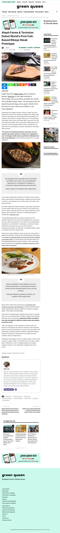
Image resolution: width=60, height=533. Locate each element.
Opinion (19, 12)
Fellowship (31, 2)
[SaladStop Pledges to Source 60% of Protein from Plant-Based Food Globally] (21, 428)
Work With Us (6, 506)
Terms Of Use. (47, 529)
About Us (5, 514)
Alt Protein (30, 47)
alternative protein (27, 396)
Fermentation (39, 12)
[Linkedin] (4, 84)
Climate (4, 12)
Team (3, 516)
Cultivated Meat (28, 12)
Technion (11, 96)
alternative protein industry (7, 398)
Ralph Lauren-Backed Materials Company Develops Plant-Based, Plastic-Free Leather (31, 410)
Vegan (17, 425)
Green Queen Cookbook (9, 503)
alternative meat (8, 396)
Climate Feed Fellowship (9, 501)
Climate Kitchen (6, 520)
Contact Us (5, 518)
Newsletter (38, 2)
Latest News (5, 489)
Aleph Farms (18, 94)
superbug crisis (14, 214)
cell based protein (27, 398)
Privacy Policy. (40, 529)
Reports (19, 2)
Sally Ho (6, 369)
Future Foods (37, 47)
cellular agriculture (5, 400)
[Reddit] (22, 84)
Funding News (31, 425)
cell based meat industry (18, 398)
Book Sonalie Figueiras (8, 512)
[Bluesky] (4, 87)
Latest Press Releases (8, 510)
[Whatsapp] (10, 84)
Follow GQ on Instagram (9, 495)
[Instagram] (27, 84)
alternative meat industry (17, 396)
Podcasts (24, 2)
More (43, 2)
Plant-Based (12, 12)
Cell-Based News (22, 47)
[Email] (16, 84)
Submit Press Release (8, 508)
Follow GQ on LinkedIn (8, 493)
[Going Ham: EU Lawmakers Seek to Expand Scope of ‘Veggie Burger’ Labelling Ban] (47, 112)
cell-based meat (35, 398)
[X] (33, 84)
